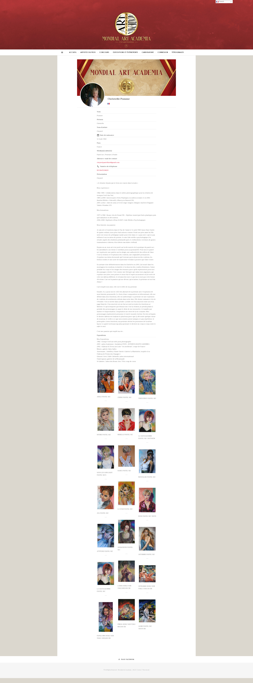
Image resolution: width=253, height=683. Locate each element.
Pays (99, 143)
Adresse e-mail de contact (107, 158)
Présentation (102, 174)
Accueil (73, 52)
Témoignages (178, 52)
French (221, 1)
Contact (139, 670)
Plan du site (145, 670)
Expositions (101, 335)
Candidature (148, 52)
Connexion (163, 52)
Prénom (100, 119)
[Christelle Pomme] (92, 95)
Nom (99, 111)
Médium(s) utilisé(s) (104, 151)
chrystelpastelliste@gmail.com (108, 162)
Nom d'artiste (102, 127)
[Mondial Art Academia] (126, 26)
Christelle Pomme (119, 99)
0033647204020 (102, 170)
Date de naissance (107, 135)
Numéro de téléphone (108, 166)
